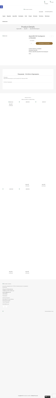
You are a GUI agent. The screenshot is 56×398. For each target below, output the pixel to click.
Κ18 (42, 51)
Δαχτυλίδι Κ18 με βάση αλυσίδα (52, 36)
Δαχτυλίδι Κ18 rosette (51, 36)
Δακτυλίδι (34, 51)
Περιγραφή (21, 74)
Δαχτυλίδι (25, 28)
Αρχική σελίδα (19, 28)
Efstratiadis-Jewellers (27, 395)
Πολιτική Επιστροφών (6, 300)
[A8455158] (15, 47)
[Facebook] (32, 53)
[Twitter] (34, 53)
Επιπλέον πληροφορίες (32, 74)
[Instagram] (6, 307)
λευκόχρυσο (45, 51)
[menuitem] (4, 16)
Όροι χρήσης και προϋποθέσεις (8, 299)
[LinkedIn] (40, 53)
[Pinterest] (36, 53)
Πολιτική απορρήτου (6, 297)
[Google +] (38, 53)
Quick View (33, 105)
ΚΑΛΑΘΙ (41, 11)
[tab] (21, 74)
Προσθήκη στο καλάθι (44, 43)
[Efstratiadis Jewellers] (28, 9)
